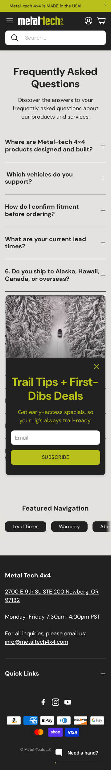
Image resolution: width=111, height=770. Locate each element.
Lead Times (26, 526)
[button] (55, 38)
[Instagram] (55, 702)
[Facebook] (43, 702)
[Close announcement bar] (104, 4)
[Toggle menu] (9, 20)
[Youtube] (68, 702)
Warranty (69, 526)
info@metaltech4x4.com (36, 642)
